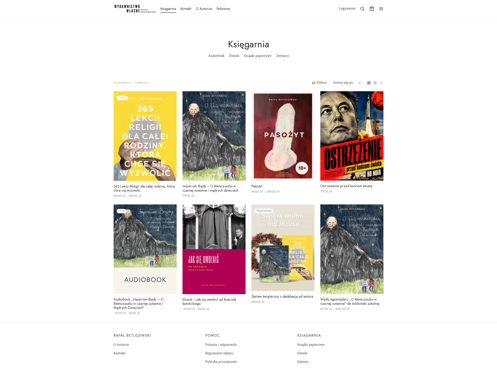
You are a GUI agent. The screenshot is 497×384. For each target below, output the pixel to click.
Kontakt (185, 8)
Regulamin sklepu (219, 353)
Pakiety (303, 362)
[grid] (369, 83)
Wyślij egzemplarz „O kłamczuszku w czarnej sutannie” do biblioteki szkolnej (350, 301)
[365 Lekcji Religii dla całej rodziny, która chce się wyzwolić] (145, 136)
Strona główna (122, 83)
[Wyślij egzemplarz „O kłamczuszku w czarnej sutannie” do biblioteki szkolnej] (351, 249)
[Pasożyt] (283, 136)
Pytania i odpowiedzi (221, 345)
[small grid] (375, 83)
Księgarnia (168, 8)
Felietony (223, 8)
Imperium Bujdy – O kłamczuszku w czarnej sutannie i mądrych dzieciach (210, 188)
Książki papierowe (311, 345)
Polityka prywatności (221, 362)
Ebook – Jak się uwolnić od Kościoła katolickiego (209, 301)
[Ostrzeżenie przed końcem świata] (351, 136)
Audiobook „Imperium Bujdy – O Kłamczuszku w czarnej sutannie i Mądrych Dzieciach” (138, 303)
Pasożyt (256, 186)
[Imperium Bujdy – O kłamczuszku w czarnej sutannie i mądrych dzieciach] (214, 136)
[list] (381, 83)
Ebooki (302, 353)
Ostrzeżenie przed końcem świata (346, 186)
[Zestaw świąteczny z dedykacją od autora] (283, 247)
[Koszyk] (371, 8)
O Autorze (204, 8)
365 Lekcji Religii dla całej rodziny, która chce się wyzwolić (144, 188)
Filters (322, 82)
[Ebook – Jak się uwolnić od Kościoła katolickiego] (214, 249)
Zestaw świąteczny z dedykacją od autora (282, 296)
